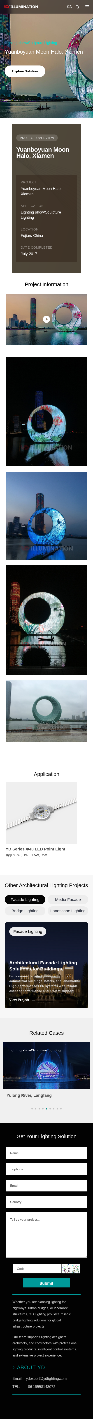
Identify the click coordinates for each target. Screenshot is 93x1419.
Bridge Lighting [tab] (25, 911)
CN (69, 7)
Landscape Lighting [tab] (68, 911)
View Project (22, 1000)
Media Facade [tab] (68, 899)
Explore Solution (25, 71)
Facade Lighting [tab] (25, 899)
